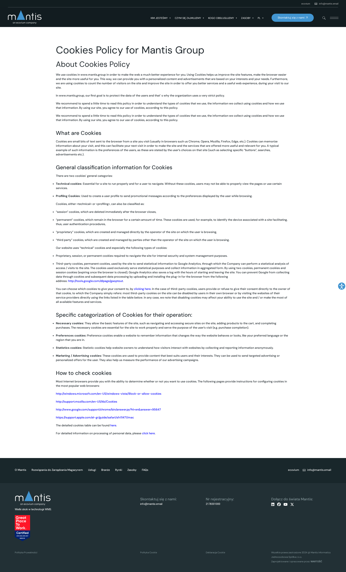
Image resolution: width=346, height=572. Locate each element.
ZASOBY (245, 18)
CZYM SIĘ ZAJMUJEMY (188, 18)
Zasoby (132, 470)
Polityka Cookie (148, 552)
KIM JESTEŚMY (159, 18)
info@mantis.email (328, 3)
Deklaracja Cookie (215, 552)
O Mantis (20, 470)
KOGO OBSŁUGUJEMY (221, 18)
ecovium (305, 3)
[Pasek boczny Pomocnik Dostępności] (341, 286)
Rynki (118, 470)
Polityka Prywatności (26, 552)
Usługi (92, 470)
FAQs (145, 470)
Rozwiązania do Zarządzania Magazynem (57, 470)
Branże (105, 470)
